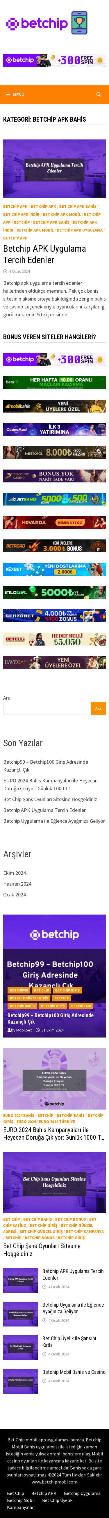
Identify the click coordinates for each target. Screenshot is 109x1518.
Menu (18, 94)
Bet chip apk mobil (62, 214)
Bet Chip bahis (37, 1219)
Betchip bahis (22, 1006)
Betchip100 (81, 1006)
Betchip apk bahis (51, 222)
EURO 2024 (26, 1121)
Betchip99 (19, 990)
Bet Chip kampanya (85, 1231)
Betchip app (15, 238)
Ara (6, 697)
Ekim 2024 (14, 873)
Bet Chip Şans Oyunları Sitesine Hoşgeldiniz (50, 799)
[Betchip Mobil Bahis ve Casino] (20, 1372)
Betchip (22, 222)
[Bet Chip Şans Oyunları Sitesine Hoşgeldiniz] (54, 1183)
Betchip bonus (40, 1237)
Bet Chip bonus (70, 1219)
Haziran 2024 (17, 883)
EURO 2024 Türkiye (57, 1121)
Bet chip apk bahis (78, 206)
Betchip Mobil (21, 1500)
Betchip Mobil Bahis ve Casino (74, 1372)
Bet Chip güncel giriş (29, 998)
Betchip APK (43, 1493)
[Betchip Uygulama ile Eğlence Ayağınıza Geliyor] (20, 1305)
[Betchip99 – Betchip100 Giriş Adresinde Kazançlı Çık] (54, 1010)
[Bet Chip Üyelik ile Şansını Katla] (20, 1339)
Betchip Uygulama (82, 1493)
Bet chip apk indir (21, 214)
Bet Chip (41, 990)
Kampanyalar (20, 1507)
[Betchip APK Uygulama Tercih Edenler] (20, 1272)
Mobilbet (24, 1030)
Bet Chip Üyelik (57, 1500)
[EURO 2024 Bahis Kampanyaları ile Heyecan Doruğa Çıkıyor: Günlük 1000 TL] (54, 1079)
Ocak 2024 (14, 894)
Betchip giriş (53, 1006)
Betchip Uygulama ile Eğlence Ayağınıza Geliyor (54, 820)
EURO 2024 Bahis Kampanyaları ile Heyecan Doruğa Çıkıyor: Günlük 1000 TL (53, 1133)
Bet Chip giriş (67, 990)
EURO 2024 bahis (18, 1115)
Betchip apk (15, 206)
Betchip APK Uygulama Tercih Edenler (44, 254)
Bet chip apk (43, 206)
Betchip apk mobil (35, 230)
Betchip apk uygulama (80, 230)
